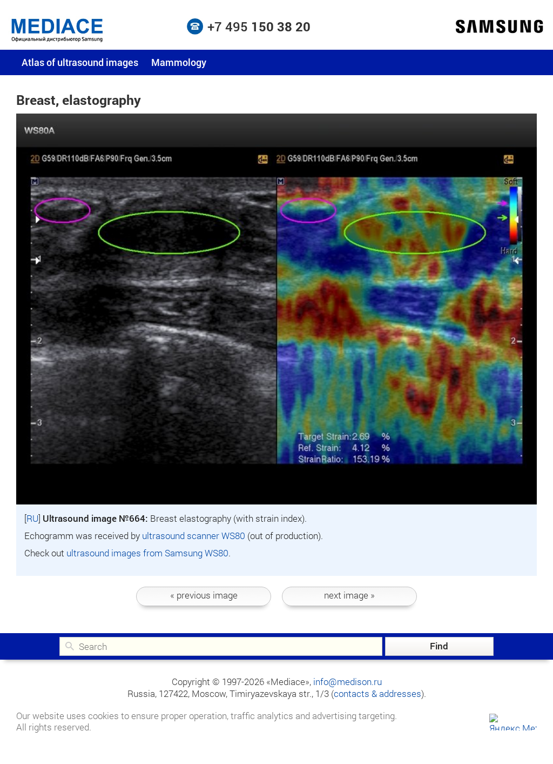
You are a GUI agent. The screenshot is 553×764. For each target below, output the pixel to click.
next (349, 595)
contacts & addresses (377, 693)
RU (32, 518)
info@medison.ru (347, 681)
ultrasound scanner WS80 (193, 535)
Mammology (178, 62)
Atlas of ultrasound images (80, 62)
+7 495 (259, 26)
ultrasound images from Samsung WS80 (147, 553)
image (204, 595)
